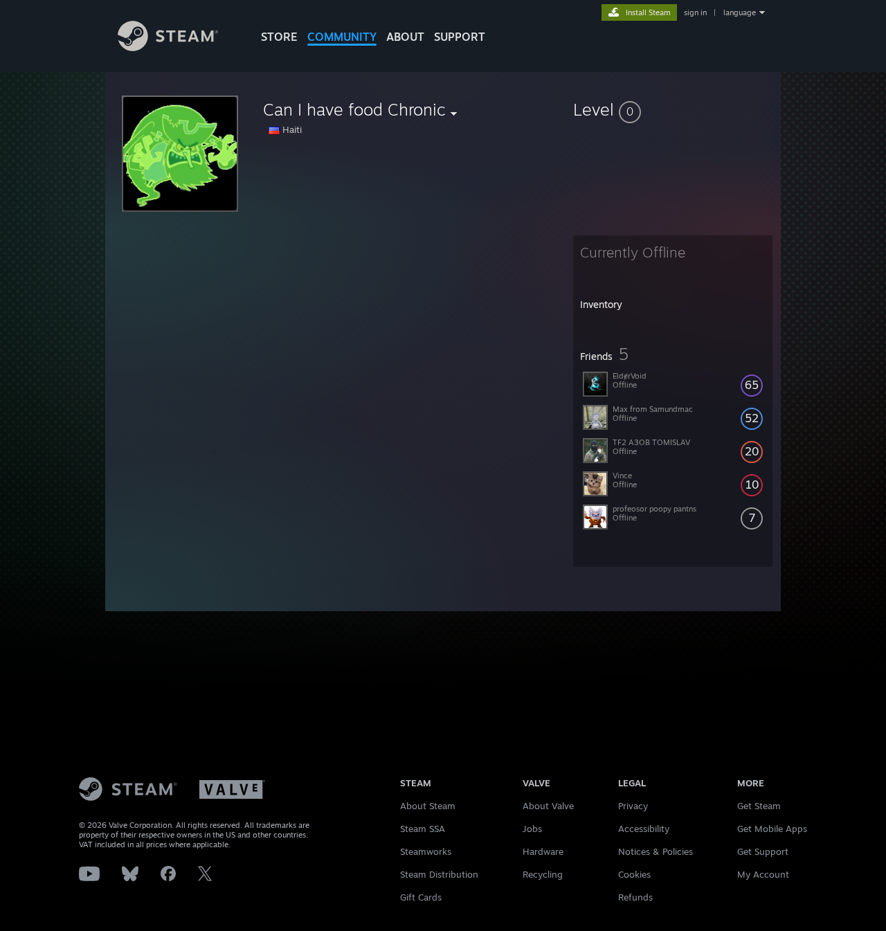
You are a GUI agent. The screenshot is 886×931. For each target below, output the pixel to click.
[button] (672, 109)
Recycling (543, 874)
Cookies (634, 874)
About (405, 37)
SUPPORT (459, 37)
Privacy (633, 805)
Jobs (532, 828)
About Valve (548, 805)
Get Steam (759, 805)
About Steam (427, 805)
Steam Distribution (439, 874)
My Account (763, 874)
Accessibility (643, 828)
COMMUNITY (342, 37)
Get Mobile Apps (772, 828)
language (739, 12)
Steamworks (425, 851)
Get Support (762, 851)
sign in (695, 12)
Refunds (635, 897)
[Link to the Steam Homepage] (168, 47)
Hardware (543, 851)
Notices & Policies (655, 851)
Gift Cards (421, 897)
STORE (279, 37)
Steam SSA (422, 828)
